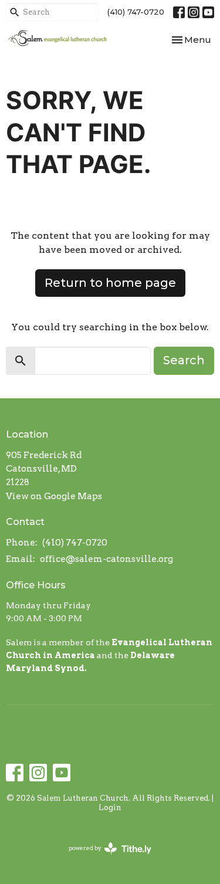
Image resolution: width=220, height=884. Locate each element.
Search (184, 360)
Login (110, 807)
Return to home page (110, 283)
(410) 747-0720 (135, 11)
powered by (104, 858)
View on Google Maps (54, 496)
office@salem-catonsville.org (106, 559)
